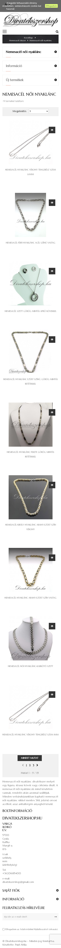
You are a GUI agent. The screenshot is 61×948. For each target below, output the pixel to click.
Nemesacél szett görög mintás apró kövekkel (30, 311)
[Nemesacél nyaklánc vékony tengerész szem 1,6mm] (31, 142)
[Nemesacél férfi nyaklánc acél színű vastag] (31, 214)
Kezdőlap (28, 37)
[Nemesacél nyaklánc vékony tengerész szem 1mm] (31, 706)
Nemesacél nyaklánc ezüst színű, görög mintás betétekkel (30, 381)
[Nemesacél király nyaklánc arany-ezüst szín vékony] (31, 497)
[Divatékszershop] (30, 19)
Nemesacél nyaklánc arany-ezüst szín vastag (30, 597)
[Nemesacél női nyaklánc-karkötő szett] (31, 638)
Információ (14, 66)
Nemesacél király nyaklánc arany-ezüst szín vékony (30, 527)
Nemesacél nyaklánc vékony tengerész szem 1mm (30, 734)
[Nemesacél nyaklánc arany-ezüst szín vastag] (31, 569)
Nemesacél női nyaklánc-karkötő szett (30, 666)
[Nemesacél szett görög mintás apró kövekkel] (31, 283)
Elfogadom (51, 6)
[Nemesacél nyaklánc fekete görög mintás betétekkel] (31, 424)
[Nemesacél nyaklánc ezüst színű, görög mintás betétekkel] (31, 351)
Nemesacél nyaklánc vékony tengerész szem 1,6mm (30, 172)
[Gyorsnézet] (52, 129)
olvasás (53, 929)
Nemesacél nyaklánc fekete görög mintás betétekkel (30, 454)
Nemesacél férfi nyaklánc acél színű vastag (30, 242)
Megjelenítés (19, 111)
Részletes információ (26, 9)
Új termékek (14, 80)
